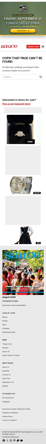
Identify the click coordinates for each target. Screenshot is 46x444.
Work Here (6, 378)
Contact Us (6, 375)
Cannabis (5, 328)
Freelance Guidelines (10, 413)
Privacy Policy (7, 416)
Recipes (5, 348)
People (4, 321)
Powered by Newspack (10, 437)
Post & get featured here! (16, 104)
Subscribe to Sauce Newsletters (14, 305)
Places (4, 317)
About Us (5, 367)
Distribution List (8, 382)
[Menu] (43, 46)
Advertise (5, 371)
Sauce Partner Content (10, 355)
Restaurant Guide (8, 332)
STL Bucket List (8, 398)
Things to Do (7, 344)
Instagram (6, 401)
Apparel (5, 386)
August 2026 (9, 297)
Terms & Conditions (9, 420)
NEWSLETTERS (33, 47)
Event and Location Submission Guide (16, 409)
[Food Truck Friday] (23, 8)
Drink (4, 325)
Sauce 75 (5, 351)
